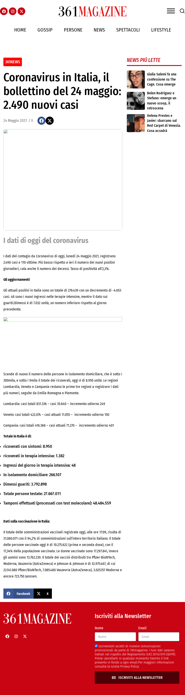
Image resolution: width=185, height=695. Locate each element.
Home (20, 30)
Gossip (45, 30)
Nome (99, 628)
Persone (73, 30)
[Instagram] (12, 11)
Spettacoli (128, 30)
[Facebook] (4, 11)
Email (142, 628)
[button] (41, 121)
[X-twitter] (21, 11)
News (99, 30)
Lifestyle (161, 30)
